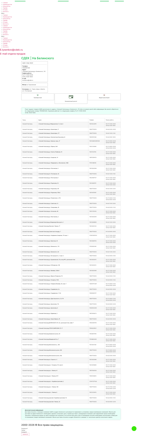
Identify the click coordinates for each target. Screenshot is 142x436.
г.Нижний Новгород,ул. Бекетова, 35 (48, 241)
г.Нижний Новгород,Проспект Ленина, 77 (49, 226)
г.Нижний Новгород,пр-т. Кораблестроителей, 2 (51, 381)
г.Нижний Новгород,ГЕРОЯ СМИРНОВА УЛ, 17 (50, 328)
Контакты (6, 11)
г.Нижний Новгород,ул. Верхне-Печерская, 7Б (50, 276)
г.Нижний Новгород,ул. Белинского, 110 (48, 246)
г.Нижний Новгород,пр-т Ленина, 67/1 (48, 376)
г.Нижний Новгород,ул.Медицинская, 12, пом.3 (50, 123)
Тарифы (5, 8)
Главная (5, 2)
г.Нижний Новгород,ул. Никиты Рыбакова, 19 (50, 152)
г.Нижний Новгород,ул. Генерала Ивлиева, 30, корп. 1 (52, 283)
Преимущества (7, 4)
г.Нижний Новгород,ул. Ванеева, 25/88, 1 (49, 270)
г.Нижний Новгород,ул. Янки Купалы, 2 (48, 216)
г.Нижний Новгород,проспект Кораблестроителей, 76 (52, 397)
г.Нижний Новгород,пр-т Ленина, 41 (47, 370)
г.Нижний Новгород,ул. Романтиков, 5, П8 (49, 198)
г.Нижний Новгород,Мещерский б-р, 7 (48, 339)
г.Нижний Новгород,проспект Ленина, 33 (49, 401)
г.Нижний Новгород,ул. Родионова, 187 (48, 188)
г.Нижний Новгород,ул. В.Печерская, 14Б (49, 265)
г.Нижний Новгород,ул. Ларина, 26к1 (48, 146)
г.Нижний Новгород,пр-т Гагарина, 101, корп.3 (50, 365)
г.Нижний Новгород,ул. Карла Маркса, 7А (49, 319)
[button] (71, 13)
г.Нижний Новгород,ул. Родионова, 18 (48, 183)
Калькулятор (6, 6)
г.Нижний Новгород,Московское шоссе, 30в (50, 355)
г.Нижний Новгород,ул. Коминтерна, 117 (48, 133)
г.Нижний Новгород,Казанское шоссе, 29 (49, 333)
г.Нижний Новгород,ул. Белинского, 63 (48, 251)
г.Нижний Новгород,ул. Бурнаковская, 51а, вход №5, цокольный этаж (56, 259)
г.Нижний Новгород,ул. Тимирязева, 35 (48, 207)
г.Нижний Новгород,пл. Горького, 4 (47, 359)
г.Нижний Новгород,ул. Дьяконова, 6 (48, 308)
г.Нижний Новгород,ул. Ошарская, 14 (48, 157)
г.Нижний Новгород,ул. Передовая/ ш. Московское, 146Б (53, 163)
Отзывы (5, 9)
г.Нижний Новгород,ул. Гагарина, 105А (48, 280)
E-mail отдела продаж (13, 53)
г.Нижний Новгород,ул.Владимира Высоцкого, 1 (51, 222)
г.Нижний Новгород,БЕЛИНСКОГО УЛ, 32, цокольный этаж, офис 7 (56, 322)
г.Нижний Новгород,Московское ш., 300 (49, 344)
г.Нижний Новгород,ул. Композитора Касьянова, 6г (51, 137)
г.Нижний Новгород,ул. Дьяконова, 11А (48, 304)
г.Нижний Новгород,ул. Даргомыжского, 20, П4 (51, 298)
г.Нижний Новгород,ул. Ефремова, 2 (47, 313)
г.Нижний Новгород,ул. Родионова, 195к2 (49, 192)
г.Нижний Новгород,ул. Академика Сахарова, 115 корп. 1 (53, 235)
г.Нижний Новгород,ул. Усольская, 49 (48, 211)
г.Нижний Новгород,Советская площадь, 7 (49, 231)
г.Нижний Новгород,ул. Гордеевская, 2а (48, 289)
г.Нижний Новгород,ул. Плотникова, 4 (48, 168)
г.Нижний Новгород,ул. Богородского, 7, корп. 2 (51, 255)
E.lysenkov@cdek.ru (11, 49)
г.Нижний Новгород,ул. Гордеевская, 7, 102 (49, 293)
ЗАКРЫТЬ (25, 434)
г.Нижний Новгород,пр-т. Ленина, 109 (48, 386)
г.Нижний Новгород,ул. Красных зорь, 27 (49, 141)
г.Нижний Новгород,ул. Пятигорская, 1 (48, 177)
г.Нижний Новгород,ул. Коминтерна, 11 (48, 129)
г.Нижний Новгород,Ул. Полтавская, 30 (48, 173)
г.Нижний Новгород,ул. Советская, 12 (48, 203)
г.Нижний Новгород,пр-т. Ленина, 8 (47, 392)
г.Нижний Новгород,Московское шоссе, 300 (50, 350)
